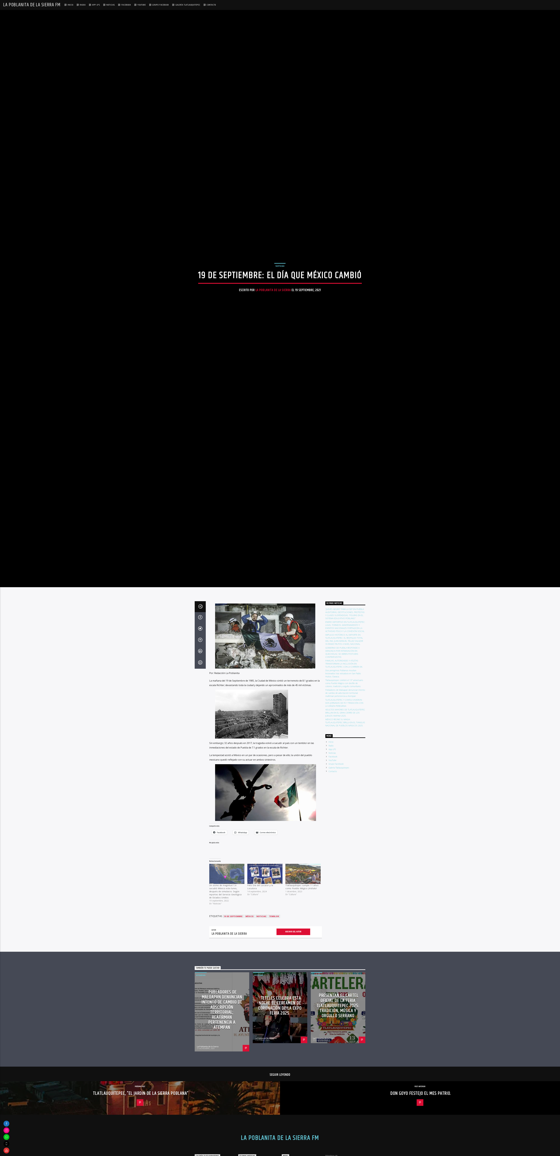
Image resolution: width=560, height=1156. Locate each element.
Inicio (71, 5)
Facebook (126, 5)
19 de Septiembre (233, 969)
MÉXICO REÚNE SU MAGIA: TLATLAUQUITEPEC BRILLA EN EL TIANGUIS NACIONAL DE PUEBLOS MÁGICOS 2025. (345, 775)
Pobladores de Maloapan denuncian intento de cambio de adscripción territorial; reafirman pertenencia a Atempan (345, 745)
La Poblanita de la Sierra (273, 314)
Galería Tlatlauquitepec (188, 5)
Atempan (200, 1028)
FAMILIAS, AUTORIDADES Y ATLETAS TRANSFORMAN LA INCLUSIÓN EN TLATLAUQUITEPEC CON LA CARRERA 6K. (344, 716)
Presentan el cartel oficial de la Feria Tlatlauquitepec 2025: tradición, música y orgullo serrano (338, 1058)
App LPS (96, 5)
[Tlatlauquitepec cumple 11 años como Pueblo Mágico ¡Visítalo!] (303, 926)
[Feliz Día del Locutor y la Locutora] (264, 926)
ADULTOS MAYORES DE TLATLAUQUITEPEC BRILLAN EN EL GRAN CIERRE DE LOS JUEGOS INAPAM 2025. (345, 765)
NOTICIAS (261, 969)
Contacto (211, 5)
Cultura (316, 1028)
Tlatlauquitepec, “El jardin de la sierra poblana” (140, 1146)
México (250, 969)
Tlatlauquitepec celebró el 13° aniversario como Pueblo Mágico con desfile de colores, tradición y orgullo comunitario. (344, 735)
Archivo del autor (293, 984)
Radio (83, 5)
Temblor (274, 969)
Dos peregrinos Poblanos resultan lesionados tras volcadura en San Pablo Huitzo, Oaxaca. (343, 726)
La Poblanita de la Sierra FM (31, 5)
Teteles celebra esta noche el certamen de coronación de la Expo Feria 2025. (280, 1058)
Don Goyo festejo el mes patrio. (420, 1146)
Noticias (110, 5)
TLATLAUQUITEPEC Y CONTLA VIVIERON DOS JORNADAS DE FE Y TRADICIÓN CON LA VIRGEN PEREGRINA (344, 755)
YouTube (142, 5)
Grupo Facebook (160, 5)
